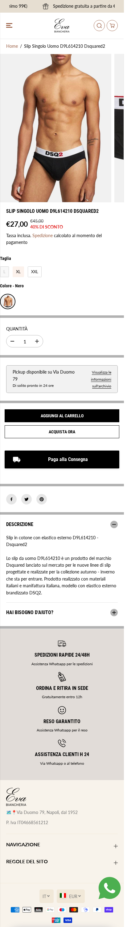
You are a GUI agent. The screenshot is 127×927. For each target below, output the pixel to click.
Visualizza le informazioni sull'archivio (101, 379)
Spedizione (42, 235)
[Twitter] (26, 499)
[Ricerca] (99, 25)
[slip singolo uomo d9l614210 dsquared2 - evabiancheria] (55, 128)
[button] (10, 25)
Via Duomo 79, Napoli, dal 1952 (47, 812)
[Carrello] (112, 25)
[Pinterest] (41, 499)
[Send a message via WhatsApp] (109, 888)
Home (12, 46)
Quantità (16, 328)
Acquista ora (62, 431)
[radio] (4, 271)
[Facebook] (11, 499)
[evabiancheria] (62, 25)
